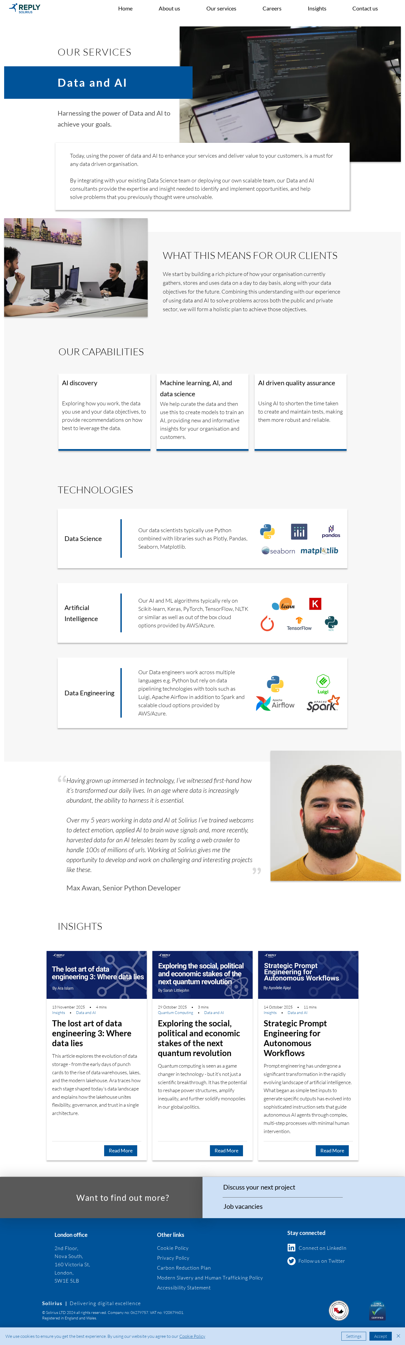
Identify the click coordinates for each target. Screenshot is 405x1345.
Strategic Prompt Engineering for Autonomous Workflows (295, 1038)
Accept (380, 1336)
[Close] (398, 1336)
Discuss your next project (259, 1187)
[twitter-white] (291, 1261)
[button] (230, 8)
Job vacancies (243, 1206)
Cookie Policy (192, 1336)
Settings (353, 1336)
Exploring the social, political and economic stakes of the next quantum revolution (199, 1038)
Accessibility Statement (184, 1287)
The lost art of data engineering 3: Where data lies (91, 1033)
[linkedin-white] (291, 1247)
